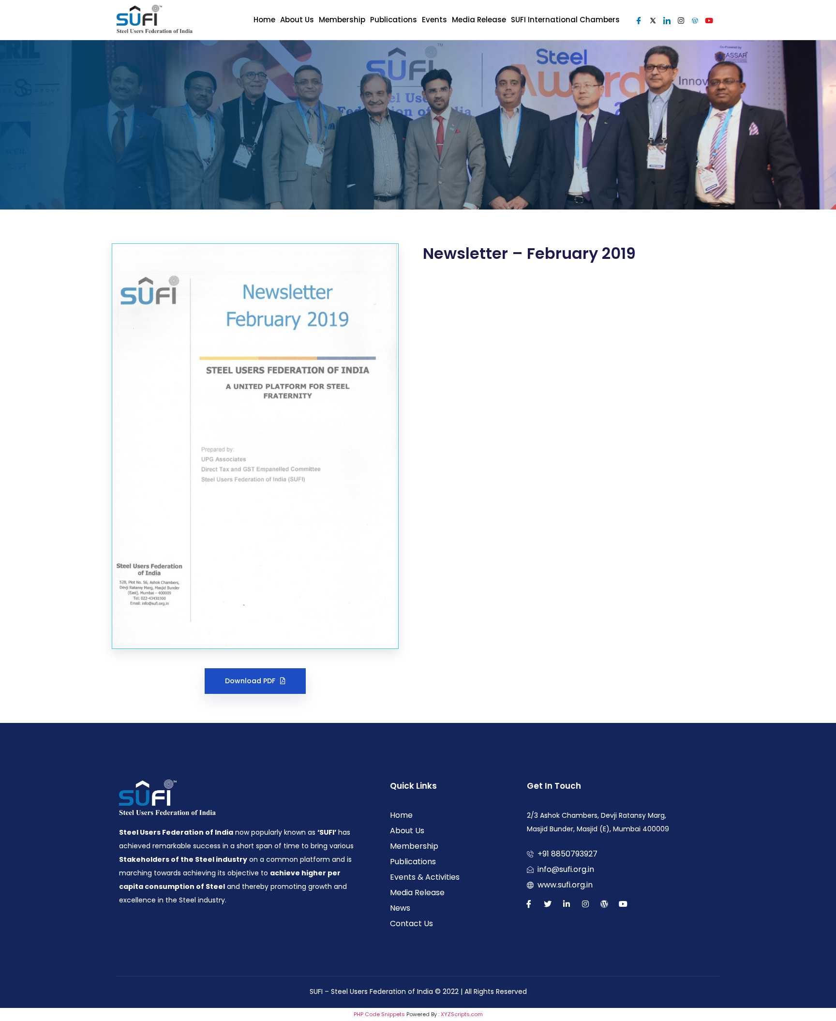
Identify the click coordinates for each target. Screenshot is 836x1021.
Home (264, 20)
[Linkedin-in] (566, 904)
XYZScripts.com (462, 1014)
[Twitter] (547, 904)
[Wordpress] (604, 904)
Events (434, 20)
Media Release (479, 20)
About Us (297, 20)
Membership (342, 20)
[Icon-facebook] (529, 904)
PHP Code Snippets (379, 1014)
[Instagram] (585, 904)
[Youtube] (623, 904)
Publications (393, 20)
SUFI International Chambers (565, 20)
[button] (255, 681)
